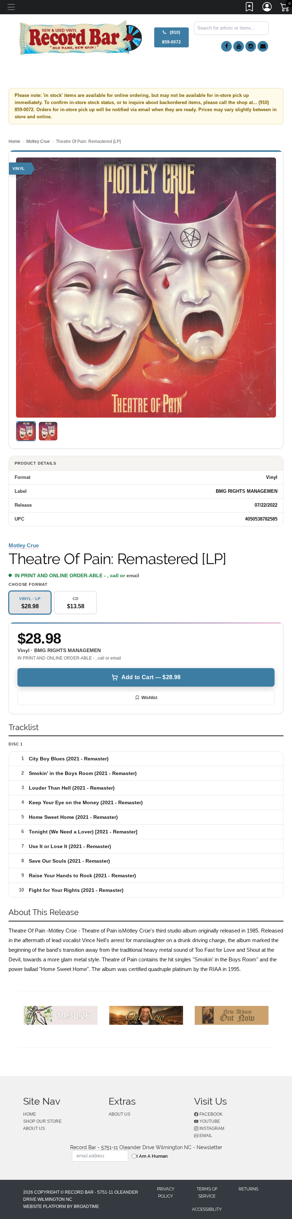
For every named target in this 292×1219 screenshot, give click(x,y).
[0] (285, 8)
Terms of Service (207, 1193)
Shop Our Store (42, 1121)
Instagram (211, 1128)
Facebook (210, 1114)
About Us (34, 1128)
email (132, 575)
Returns (248, 1189)
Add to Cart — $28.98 (151, 677)
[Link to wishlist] (250, 8)
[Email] (263, 46)
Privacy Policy (165, 1193)
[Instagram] (251, 46)
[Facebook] (226, 46)
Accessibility (207, 1209)
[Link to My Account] (267, 8)
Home (14, 141)
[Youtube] (239, 46)
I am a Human (152, 1156)
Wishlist (149, 697)
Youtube (209, 1121)
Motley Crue (38, 141)
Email (205, 1135)
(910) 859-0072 (171, 37)
